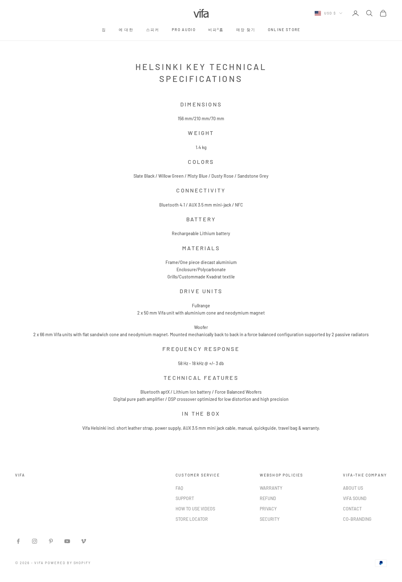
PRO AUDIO (183, 29)
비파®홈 (216, 29)
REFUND (268, 498)
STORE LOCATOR (192, 519)
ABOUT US (353, 488)
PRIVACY (268, 508)
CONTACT (352, 508)
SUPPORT (185, 498)
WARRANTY (271, 488)
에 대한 (126, 29)
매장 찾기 (245, 29)
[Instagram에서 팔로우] (34, 541)
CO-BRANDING (357, 519)
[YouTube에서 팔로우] (67, 541)
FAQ (179, 488)
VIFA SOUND (355, 498)
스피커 (152, 29)
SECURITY (270, 519)
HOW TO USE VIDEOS (195, 508)
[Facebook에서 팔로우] (18, 541)
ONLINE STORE (284, 29)
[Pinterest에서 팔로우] (51, 541)
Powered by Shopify (68, 563)
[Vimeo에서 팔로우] (83, 541)
